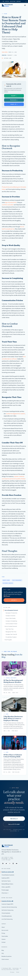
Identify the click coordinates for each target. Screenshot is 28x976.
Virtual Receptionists (7, 916)
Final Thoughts (8, 639)
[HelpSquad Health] (7, 5)
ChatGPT (14, 95)
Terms (17, 972)
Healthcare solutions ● (8, 872)
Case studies (5, 936)
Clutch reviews (5, 959)
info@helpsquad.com (19, 829)
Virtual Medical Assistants (8, 875)
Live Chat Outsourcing (7, 919)
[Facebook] (3, 863)
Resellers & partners (7, 956)
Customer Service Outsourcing (9, 907)
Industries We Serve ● (7, 901)
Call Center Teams (6, 881)
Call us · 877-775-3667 (14, 824)
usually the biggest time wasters (15, 413)
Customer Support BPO (7, 904)
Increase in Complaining (11, 621)
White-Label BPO (6, 887)
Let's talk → (14, 600)
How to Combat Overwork (11, 626)
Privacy (12, 972)
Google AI (14, 104)
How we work (5, 930)
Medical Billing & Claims (7, 884)
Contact (3, 942)
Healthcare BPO (5, 878)
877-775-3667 (7, 829)
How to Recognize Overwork (11, 610)
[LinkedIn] (13, 863)
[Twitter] (6, 863)
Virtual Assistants (6, 913)
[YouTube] (16, 863)
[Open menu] (24, 5)
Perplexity (14, 100)
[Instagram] (9, 863)
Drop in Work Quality (11, 618)
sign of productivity (10, 202)
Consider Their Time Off (11, 634)
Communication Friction (11, 623)
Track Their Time (9, 629)
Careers (3, 939)
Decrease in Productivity (11, 613)
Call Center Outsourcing (7, 910)
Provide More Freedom (11, 637)
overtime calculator (8, 204)
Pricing (3, 933)
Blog (3, 950)
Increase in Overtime (10, 615)
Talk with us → (14, 818)
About (3, 927)
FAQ (3, 953)
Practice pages (5, 890)
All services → (5, 893)
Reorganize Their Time (11, 631)
